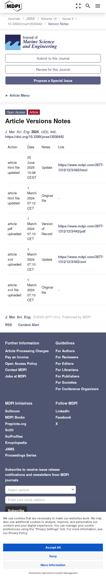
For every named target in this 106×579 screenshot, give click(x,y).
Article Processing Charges (27, 350)
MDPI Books (15, 417)
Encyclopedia (16, 442)
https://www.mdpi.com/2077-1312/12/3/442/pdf (80, 228)
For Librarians (67, 369)
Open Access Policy (21, 363)
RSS (8, 324)
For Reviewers (67, 356)
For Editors (65, 363)
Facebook (63, 417)
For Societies (66, 382)
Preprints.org (15, 423)
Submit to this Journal (53, 58)
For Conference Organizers (77, 388)
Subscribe (16, 510)
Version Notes (58, 23)
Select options (18, 489)
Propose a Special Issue (53, 80)
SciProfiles (14, 436)
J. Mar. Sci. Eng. (18, 316)
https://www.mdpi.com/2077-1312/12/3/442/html (80, 167)
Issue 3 (67, 18)
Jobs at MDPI (15, 376)
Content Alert (28, 324)
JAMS (9, 448)
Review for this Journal (53, 69)
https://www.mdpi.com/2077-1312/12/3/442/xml (80, 259)
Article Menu (17, 95)
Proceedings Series (20, 455)
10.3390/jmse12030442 (25, 23)
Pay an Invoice (17, 356)
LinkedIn (62, 410)
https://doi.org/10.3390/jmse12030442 (34, 136)
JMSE (30, 18)
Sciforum (12, 410)
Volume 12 (49, 18)
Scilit (9, 429)
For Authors (65, 350)
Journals (14, 18)
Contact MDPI (16, 369)
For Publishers (67, 376)
